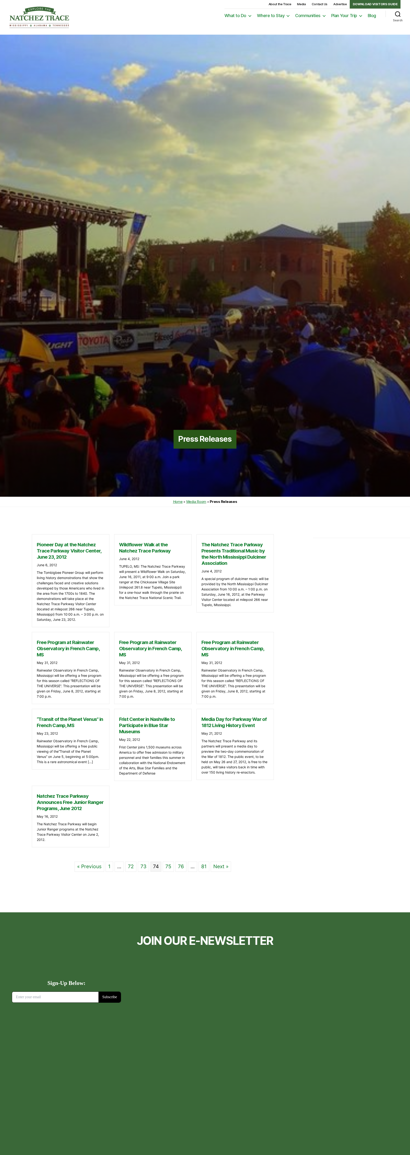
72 (131, 866)
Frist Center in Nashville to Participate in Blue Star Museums (147, 725)
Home (178, 501)
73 (143, 866)
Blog (372, 15)
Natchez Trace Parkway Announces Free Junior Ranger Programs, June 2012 (70, 802)
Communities (308, 15)
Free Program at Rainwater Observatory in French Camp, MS (68, 649)
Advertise (340, 4)
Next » (220, 866)
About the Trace (280, 4)
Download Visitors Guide (375, 4)
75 (168, 866)
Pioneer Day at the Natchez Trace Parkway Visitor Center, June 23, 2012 (69, 551)
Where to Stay (271, 15)
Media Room (196, 501)
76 (181, 866)
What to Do (235, 15)
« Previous (89, 866)
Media (301, 4)
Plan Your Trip (344, 15)
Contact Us (319, 4)
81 (204, 866)
